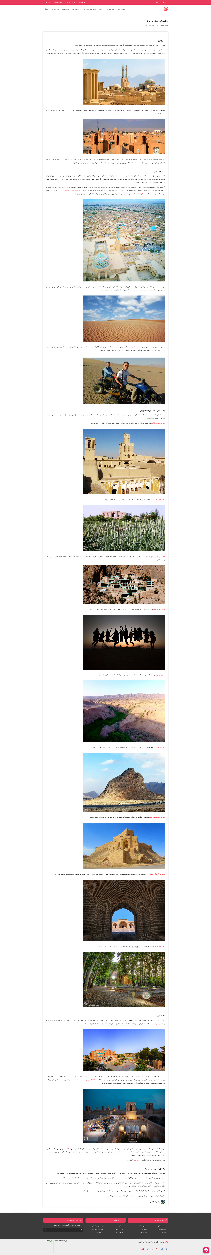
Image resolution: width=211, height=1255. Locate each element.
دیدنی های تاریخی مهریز (158, 947)
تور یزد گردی (120, 1229)
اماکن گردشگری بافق (159, 609)
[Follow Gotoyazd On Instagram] (152, 1249)
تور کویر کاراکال (119, 1233)
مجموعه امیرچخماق (75, 191)
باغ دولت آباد (139, 194)
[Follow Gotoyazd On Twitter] (162, 1249)
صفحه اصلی (121, 9)
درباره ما (74, 2)
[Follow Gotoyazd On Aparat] (142, 1249)
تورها (164, 1233)
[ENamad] (48, 1246)
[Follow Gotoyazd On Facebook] (167, 1249)
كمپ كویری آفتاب (132, 347)
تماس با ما (67, 2)
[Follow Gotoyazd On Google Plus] (157, 1249)
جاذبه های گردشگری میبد (157, 874)
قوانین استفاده (58, 2)
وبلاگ (46, 9)
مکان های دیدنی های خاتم (157, 817)
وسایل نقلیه (143, 1233)
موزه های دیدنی (100, 1233)
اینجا (135, 1160)
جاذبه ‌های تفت (160, 747)
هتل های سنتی (157, 1024)
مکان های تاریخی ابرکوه (158, 423)
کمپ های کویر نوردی (98, 1229)
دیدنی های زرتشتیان (98, 1226)
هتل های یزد (162, 1229)
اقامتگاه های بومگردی (88, 1080)
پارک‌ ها (67, 1149)
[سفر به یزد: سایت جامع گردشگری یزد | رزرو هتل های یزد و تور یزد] (166, 9)
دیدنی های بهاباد (160, 675)
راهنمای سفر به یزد (150, 25)
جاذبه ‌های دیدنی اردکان (158, 557)
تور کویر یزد (120, 1226)
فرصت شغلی (47, 2)
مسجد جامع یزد (64, 191)
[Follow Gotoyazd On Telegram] (147, 1249)
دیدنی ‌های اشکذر (160, 500)
